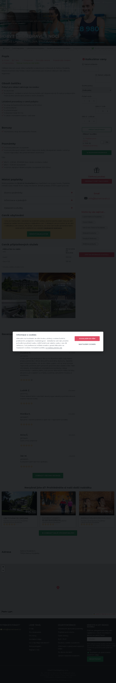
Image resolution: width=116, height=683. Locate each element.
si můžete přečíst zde (54, 348)
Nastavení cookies (87, 344)
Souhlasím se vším (87, 338)
